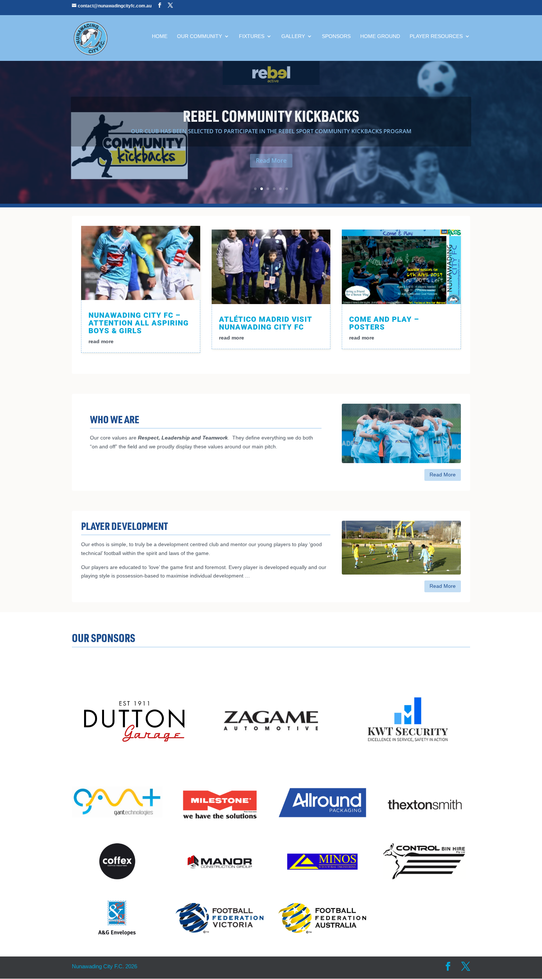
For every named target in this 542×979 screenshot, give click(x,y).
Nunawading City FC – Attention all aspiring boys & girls (138, 323)
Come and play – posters (384, 323)
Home (159, 36)
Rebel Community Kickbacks (271, 115)
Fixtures (251, 36)
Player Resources (436, 36)
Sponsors (336, 36)
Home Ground (380, 36)
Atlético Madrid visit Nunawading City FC (265, 323)
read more (101, 341)
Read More (271, 160)
